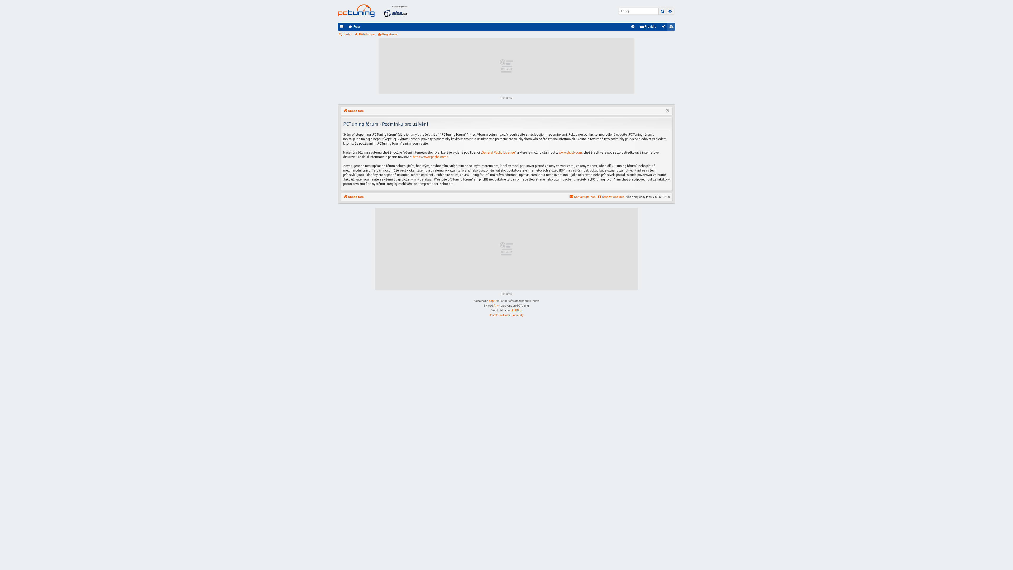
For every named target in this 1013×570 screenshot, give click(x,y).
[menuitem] (633, 27)
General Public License (498, 152)
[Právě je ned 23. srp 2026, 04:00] (667, 111)
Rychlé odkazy (343, 28)
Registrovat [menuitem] (672, 28)
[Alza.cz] (396, 11)
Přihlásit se (367, 34)
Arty (496, 305)
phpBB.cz (516, 310)
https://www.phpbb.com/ (430, 157)
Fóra (356, 26)
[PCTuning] (356, 10)
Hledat (346, 34)
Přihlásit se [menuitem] (664, 28)
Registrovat (390, 34)
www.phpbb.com (570, 152)
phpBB (493, 301)
